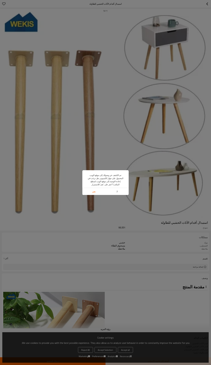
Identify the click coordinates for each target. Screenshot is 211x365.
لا (117, 191)
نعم (94, 191)
